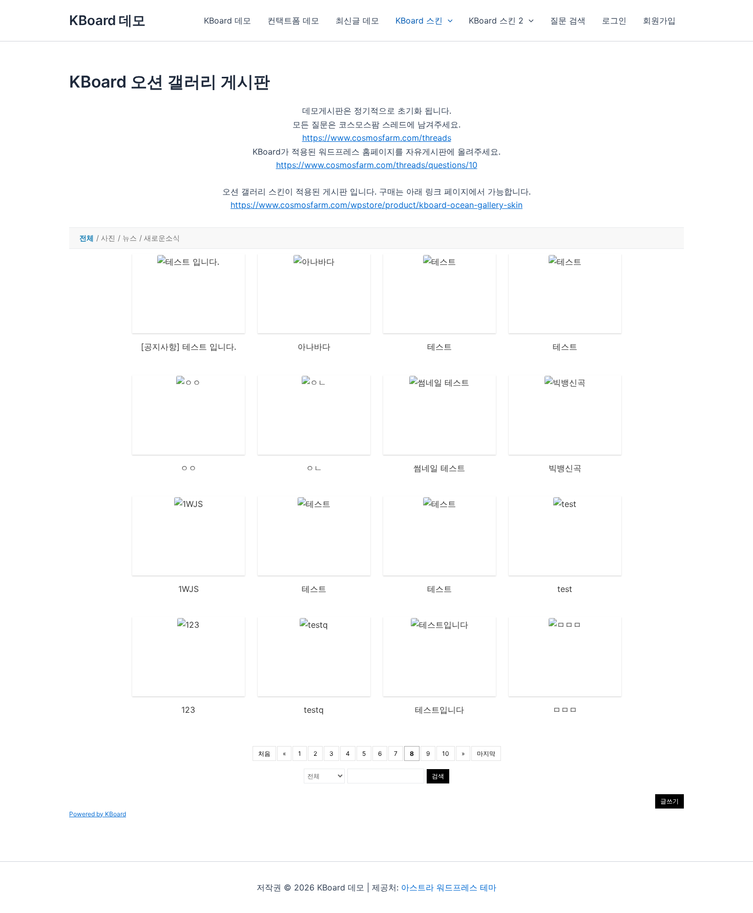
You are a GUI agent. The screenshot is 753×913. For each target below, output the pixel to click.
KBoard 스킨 (419, 20)
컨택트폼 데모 (293, 20)
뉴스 (129, 237)
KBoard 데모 (107, 20)
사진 (108, 237)
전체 (86, 237)
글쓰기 (669, 801)
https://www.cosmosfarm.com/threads (376, 138)
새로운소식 (162, 237)
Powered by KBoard (97, 814)
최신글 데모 (357, 20)
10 (445, 753)
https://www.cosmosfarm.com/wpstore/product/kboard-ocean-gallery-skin (376, 205)
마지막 (486, 753)
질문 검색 (567, 20)
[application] (448, 20)
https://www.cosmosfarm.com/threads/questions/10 (376, 165)
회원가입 (659, 20)
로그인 (614, 20)
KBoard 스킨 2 (496, 20)
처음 (264, 753)
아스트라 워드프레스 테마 (448, 887)
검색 (438, 776)
